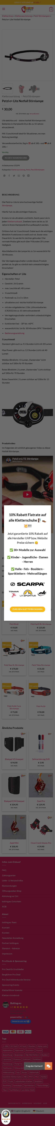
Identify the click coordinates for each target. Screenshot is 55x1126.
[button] (48, 1066)
